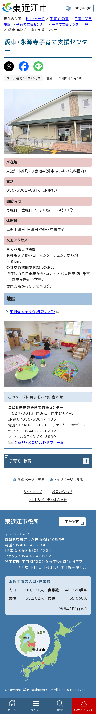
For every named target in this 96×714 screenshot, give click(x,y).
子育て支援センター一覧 (70, 24)
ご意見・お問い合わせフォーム (39, 442)
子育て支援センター (31, 24)
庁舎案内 (72, 521)
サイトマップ (33, 491)
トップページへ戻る (68, 479)
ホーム (12, 710)
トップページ (35, 18)
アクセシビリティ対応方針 (48, 499)
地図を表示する (32, 311)
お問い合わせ (62, 491)
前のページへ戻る (31, 479)
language (82, 8)
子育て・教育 (59, 18)
